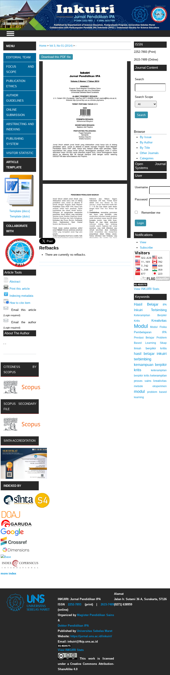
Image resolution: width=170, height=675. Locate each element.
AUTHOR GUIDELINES (15, 98)
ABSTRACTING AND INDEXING (20, 126)
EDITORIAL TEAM (18, 57)
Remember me (150, 212)
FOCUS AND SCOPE (20, 69)
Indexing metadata (21, 295)
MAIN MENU (10, 33)
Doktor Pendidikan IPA (73, 625)
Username (141, 187)
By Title (145, 147)
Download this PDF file (56, 57)
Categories (147, 158)
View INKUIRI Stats (146, 289)
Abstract (15, 281)
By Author (146, 142)
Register (160, 6)
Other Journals (149, 153)
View (143, 242)
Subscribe (146, 247)
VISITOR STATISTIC (19, 153)
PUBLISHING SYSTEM (15, 141)
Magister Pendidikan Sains (95, 615)
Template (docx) (19, 211)
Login (147, 6)
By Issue (145, 137)
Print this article (20, 288)
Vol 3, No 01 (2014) (61, 45)
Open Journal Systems (150, 166)
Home (42, 45)
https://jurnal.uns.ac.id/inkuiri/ (91, 636)
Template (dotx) (20, 216)
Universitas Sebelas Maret (94, 631)
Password (141, 199)
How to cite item (20, 302)
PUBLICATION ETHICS (15, 83)
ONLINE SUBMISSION (15, 112)
